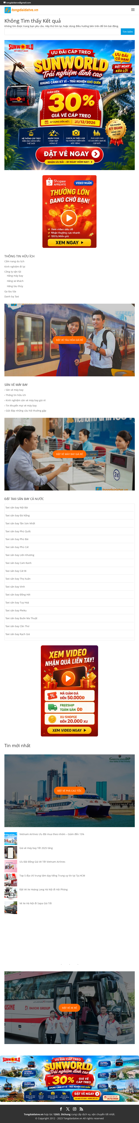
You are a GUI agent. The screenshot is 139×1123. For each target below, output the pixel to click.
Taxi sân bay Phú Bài (16, 539)
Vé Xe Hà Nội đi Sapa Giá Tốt (35, 903)
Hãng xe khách (15, 281)
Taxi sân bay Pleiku (16, 610)
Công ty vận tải (12, 271)
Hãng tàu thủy (15, 286)
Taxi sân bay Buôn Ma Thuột (21, 618)
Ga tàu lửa (10, 291)
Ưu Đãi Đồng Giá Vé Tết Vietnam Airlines (42, 861)
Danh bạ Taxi (11, 296)
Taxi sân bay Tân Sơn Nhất (20, 523)
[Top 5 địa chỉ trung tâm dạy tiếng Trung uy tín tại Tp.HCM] (10, 880)
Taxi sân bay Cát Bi (15, 570)
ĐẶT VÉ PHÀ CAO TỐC (69, 790)
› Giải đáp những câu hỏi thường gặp (25, 410)
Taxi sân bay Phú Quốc (18, 531)
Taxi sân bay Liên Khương (19, 555)
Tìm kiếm (128, 31)
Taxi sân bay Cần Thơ (17, 626)
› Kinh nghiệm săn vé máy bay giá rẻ (25, 400)
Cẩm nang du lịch (14, 261)
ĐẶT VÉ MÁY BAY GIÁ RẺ (69, 454)
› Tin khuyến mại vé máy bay (20, 405)
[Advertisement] (69, 938)
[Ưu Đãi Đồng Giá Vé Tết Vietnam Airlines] (10, 867)
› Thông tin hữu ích (15, 395)
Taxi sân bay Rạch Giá (17, 634)
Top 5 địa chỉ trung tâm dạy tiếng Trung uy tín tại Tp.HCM (52, 875)
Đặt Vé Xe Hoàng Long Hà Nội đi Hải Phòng (43, 889)
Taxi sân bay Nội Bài (16, 507)
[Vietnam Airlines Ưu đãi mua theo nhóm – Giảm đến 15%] (10, 839)
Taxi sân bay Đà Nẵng (17, 515)
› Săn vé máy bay (13, 389)
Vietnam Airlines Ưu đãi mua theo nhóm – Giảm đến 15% (51, 834)
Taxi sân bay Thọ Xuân (18, 578)
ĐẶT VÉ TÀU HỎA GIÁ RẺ (69, 340)
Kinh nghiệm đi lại (14, 266)
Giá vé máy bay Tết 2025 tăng (36, 848)
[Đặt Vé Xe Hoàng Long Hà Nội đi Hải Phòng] (10, 894)
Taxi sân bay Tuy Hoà (17, 602)
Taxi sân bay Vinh (15, 586)
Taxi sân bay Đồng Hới (17, 594)
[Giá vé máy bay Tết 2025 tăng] (10, 853)
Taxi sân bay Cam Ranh (18, 563)
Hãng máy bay (15, 275)
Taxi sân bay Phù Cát (17, 547)
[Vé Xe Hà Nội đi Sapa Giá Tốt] (10, 908)
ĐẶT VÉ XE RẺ (69, 1007)
